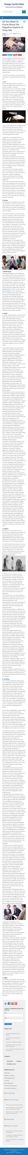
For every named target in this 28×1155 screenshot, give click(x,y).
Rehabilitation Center (11, 1064)
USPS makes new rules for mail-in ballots (14, 1104)
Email (5, 1018)
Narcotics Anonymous (10, 1088)
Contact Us (12, 1152)
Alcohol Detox (10, 1061)
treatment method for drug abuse (14, 680)
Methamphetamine (9, 1078)
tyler (7, 35)
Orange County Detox (14, 4)
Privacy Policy (18, 1152)
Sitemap (22, 1149)
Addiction (7, 1073)
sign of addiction (6, 291)
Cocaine (6, 1080)
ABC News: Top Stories (12, 1099)
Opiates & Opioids (9, 1075)
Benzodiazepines (8, 1083)
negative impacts (11, 60)
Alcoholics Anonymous (10, 1085)
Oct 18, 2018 (9, 33)
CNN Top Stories (10, 1093)
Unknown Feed (10, 1119)
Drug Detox (19, 33)
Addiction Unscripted (12, 1125)
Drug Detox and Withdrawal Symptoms (14, 1042)
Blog (8, 1152)
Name (5, 1012)
